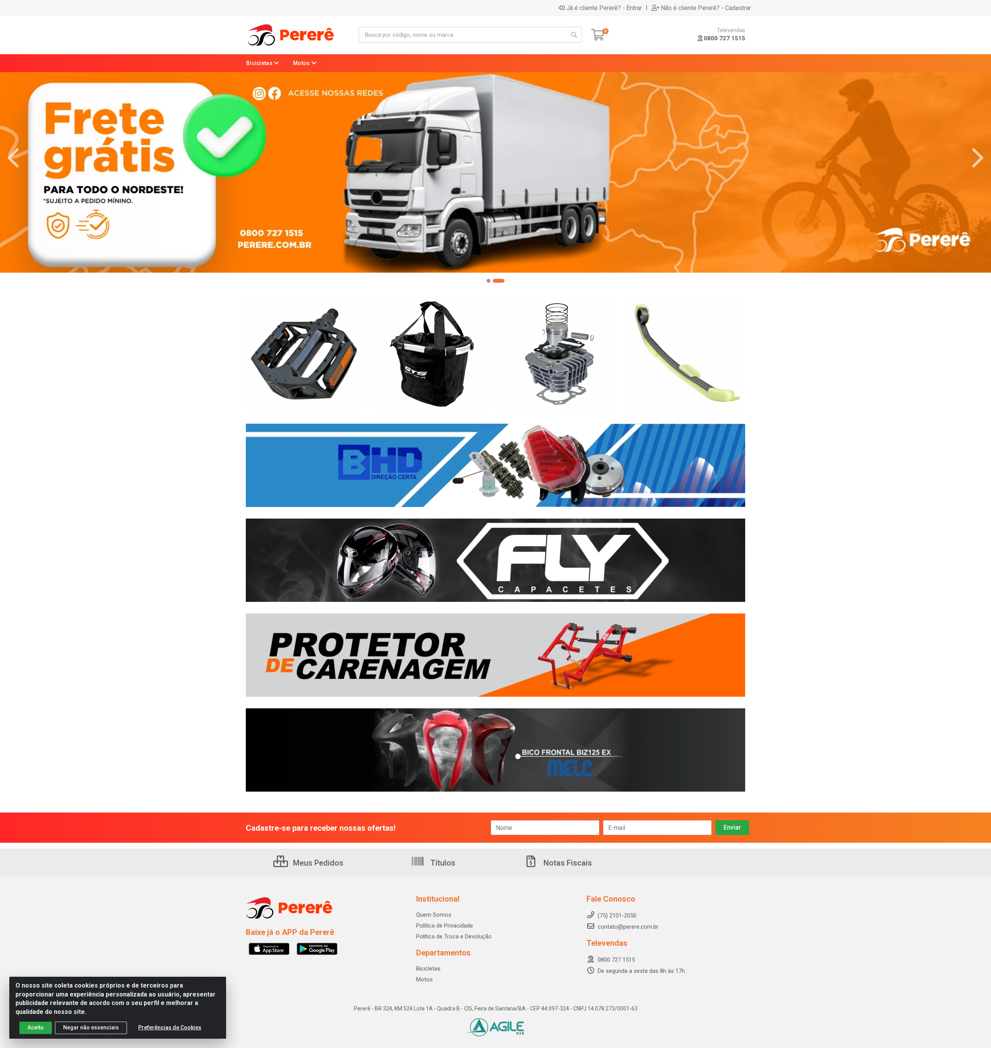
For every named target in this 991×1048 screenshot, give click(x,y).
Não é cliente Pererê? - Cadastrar (706, 8)
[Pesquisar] (574, 35)
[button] (492, 281)
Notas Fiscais (567, 863)
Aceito (35, 1027)
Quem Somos (433, 914)
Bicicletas (428, 968)
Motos (424, 979)
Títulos (442, 863)
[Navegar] (13, 158)
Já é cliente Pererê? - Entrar (604, 8)
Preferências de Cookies (169, 1027)
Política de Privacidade (444, 925)
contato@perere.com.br (628, 926)
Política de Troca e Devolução (454, 936)
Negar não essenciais (91, 1027)
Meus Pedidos (317, 863)
